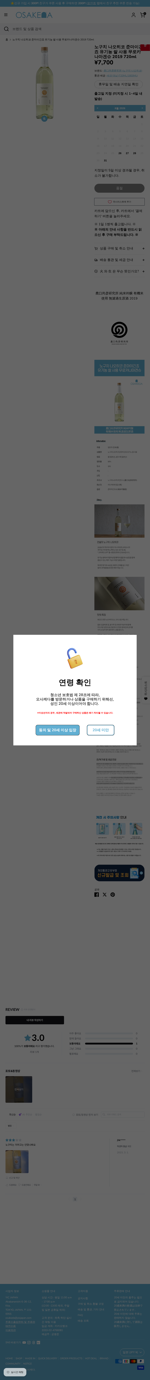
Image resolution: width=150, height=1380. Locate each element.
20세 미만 (101, 730)
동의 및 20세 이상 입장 (57, 730)
